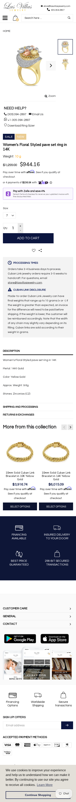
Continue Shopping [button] (38, 795)
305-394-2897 (57, 10)
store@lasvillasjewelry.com (57, 6)
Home (6, 31)
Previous (64, 427)
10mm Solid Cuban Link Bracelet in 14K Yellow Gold (56, 476)
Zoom (52, 96)
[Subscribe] (67, 725)
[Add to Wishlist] (33, 250)
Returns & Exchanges (18, 414)
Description (11, 351)
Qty (5, 228)
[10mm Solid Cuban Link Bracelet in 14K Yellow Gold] (56, 452)
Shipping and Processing (20, 406)
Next (70, 427)
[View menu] (5, 19)
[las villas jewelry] (17, 6)
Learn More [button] (45, 785)
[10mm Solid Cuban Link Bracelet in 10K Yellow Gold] (20, 452)
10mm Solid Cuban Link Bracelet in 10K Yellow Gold (20, 476)
